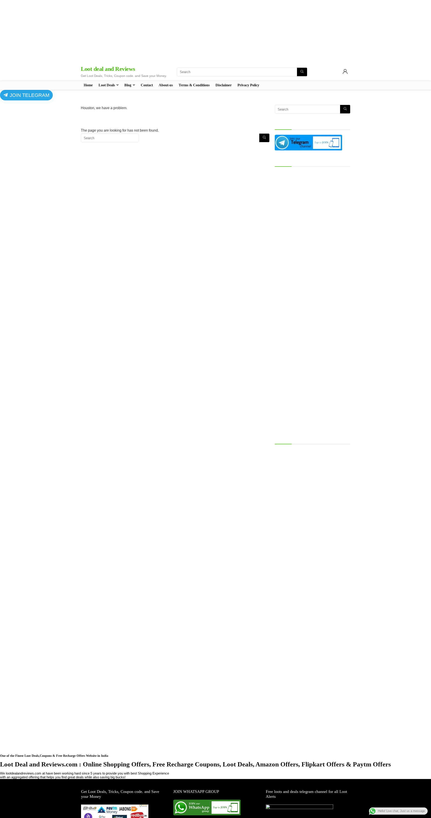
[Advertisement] (215, 31)
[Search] (302, 72)
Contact (147, 85)
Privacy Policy (248, 85)
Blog (127, 85)
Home (88, 85)
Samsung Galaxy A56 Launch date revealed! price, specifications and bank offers (312, 453)
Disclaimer (224, 85)
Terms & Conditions (194, 85)
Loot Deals (107, 85)
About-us (166, 85)
